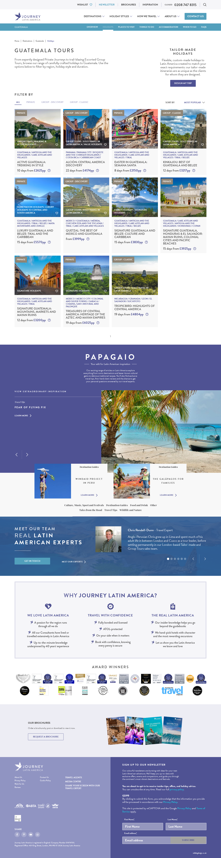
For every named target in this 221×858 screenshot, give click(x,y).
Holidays (108, 27)
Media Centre (73, 781)
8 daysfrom (127, 170)
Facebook (17, 834)
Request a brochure (46, 736)
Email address (130, 833)
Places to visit (126, 27)
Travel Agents (73, 777)
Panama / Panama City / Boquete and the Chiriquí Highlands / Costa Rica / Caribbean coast (84, 155)
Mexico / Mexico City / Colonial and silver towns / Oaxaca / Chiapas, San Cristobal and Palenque (84, 303)
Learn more (21, 415)
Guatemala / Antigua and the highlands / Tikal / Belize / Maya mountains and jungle (36, 223)
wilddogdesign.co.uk (199, 853)
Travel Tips (110, 510)
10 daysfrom (31, 170)
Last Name (173, 819)
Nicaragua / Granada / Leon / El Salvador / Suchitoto (133, 300)
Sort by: (170, 102)
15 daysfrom (31, 242)
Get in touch (32, 561)
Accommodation (168, 27)
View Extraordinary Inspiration (40, 391)
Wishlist (82, 4)
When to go (189, 27)
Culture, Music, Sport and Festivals (84, 505)
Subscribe (188, 840)
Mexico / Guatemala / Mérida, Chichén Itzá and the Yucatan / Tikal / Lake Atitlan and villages (85, 223)
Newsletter (107, 4)
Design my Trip (183, 83)
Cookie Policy (45, 780)
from (75, 239)
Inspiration (150, 4)
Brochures (128, 4)
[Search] (204, 4)
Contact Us (195, 16)
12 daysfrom (176, 170)
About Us (170, 16)
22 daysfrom (80, 170)
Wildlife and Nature (131, 510)
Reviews (18, 787)
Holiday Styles (119, 16)
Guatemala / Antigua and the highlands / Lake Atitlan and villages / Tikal (131, 155)
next (27, 455)
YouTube (30, 834)
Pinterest (24, 834)
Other (153, 505)
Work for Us (19, 784)
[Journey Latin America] (27, 16)
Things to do (146, 27)
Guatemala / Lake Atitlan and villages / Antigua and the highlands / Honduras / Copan (181, 223)
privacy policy (177, 789)
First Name (129, 819)
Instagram (37, 834)
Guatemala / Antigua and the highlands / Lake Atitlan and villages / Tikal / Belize (180, 155)
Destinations (92, 16)
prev (16, 455)
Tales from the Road (90, 510)
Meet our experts (72, 561)
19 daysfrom (80, 323)
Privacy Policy (20, 780)
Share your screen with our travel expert (82, 787)
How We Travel (146, 16)
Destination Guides (117, 505)
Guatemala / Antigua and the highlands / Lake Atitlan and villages (34, 155)
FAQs (203, 27)
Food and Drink (139, 505)
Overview (92, 27)
